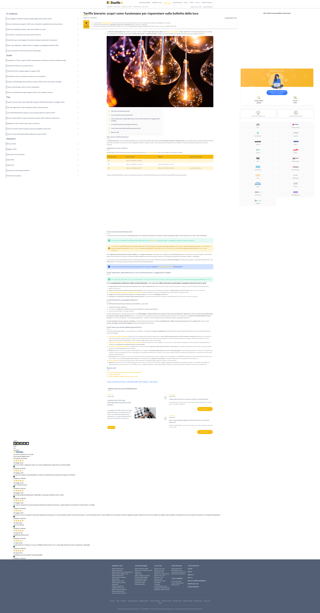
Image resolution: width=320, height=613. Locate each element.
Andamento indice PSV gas (161, 589)
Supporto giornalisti (133, 600)
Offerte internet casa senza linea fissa (122, 572)
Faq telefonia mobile (140, 581)
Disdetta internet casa (118, 588)
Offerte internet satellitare (119, 577)
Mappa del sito (193, 584)
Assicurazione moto (176, 570)
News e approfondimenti (197, 581)
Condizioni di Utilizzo (155, 600)
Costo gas (157, 584)
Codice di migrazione (118, 586)
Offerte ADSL (115, 579)
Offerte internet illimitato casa (120, 574)
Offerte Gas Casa (159, 572)
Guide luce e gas (158, 577)
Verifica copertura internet (119, 589)
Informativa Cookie (177, 600)
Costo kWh (157, 582)
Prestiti (191, 575)
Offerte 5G (138, 572)
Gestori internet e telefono (119, 593)
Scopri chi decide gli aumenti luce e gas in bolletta (125, 372)
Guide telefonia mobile (141, 579)
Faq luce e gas (158, 579)
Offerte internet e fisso (118, 581)
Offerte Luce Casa (159, 570)
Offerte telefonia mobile (141, 568)
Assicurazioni (176, 566)
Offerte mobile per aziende (142, 575)
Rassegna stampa (143, 600)
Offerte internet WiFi (117, 575)
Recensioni (123, 600)
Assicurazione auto (176, 568)
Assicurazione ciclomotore (178, 572)
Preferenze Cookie (187, 600)
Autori (117, 600)
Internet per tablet (140, 582)
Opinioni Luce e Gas (196, 7)
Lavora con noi (206, 600)
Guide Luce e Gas (126, 6)
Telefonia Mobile (141, 566)
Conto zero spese (176, 581)
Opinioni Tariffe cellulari (141, 577)
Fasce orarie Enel (114, 374)
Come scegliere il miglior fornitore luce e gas (123, 376)
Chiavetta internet (140, 584)
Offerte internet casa (118, 568)
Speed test (115, 584)
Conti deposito (193, 566)
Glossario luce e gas (159, 581)
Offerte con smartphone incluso (143, 570)
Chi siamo (112, 600)
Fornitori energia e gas (160, 586)
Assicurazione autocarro (178, 574)
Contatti (160, 602)
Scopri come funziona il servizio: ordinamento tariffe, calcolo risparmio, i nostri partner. (132, 382)
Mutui (190, 572)
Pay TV (190, 578)
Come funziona (193, 587)
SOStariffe (109, 6)
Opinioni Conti (175, 584)
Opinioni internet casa (118, 591)
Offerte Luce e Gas (159, 568)
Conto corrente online (177, 583)
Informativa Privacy (166, 600)
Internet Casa (117, 566)
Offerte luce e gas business (161, 574)
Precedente (16, 458)
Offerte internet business (119, 582)
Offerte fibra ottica (117, 570)
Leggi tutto (111, 427)
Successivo (24, 458)
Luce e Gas (117, 6)
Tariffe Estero (138, 574)
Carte (190, 569)
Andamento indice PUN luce (162, 588)
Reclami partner (198, 600)
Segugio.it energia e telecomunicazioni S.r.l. (128, 608)
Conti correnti (177, 578)
